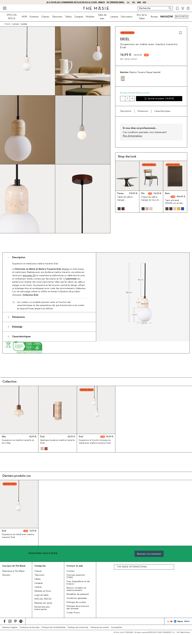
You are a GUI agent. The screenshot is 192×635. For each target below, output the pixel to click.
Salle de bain (102, 16)
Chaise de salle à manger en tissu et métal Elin (150, 200)
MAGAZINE (166, 16)
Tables (68, 16)
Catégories (40, 565)
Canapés (78, 16)
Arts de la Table (142, 16)
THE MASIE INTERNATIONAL (132, 566)
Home (7, 24)
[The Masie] (96, 8)
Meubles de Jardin (43, 603)
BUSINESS (182, 16)
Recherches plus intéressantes (42, 608)
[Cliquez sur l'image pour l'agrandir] (143, 297)
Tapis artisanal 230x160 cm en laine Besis (174, 203)
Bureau (154, 16)
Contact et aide (74, 565)
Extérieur (34, 16)
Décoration (126, 16)
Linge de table (41, 595)
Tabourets (57, 16)
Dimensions (143, 111)
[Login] (188, 8)
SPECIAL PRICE (12, 16)
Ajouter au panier (161, 98)
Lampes (114, 16)
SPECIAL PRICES (42, 599)
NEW (24, 16)
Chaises (45, 16)
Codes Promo (73, 612)
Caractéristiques (162, 111)
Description (125, 111)
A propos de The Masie (13, 565)
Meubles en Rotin (42, 591)
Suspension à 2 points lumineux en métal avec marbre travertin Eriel (95, 441)
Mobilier (90, 16)
